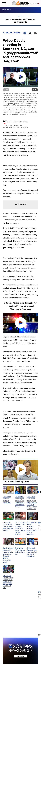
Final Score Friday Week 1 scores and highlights (20, 20)
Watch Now (34, 3)
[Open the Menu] (4, 3)
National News (11, 33)
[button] (8, 495)
